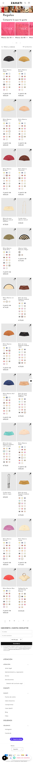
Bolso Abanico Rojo (8, 588)
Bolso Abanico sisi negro (8, 298)
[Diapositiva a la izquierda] (13, 43)
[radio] (4, 74)
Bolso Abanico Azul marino (8, 394)
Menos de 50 (6, 38)
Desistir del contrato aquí (15, 683)
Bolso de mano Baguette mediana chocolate (23, 299)
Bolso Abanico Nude (22, 443)
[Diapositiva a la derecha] (20, 43)
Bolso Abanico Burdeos (7, 169)
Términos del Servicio (14, 649)
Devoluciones (9, 679)
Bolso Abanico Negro (7, 70)
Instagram (8, 729)
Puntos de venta (10, 697)
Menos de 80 (20, 38)
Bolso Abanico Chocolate (22, 169)
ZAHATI (12, 761)
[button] (3, 3)
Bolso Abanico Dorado (22, 70)
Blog (6, 712)
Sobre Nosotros (10, 701)
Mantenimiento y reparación (14, 672)
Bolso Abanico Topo (22, 120)
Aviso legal (8, 668)
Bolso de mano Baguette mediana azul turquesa (8, 444)
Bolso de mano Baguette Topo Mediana (22, 395)
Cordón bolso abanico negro (7, 493)
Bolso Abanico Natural (7, 120)
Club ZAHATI (9, 708)
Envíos (7, 676)
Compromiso (9, 704)
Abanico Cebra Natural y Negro (23, 249)
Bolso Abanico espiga (22, 539)
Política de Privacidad (25, 648)
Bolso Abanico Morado (7, 539)
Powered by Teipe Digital (20, 761)
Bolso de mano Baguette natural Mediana (8, 220)
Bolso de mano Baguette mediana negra (23, 346)
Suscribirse (16, 643)
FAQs (6, 716)
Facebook (8, 733)
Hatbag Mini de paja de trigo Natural (23, 590)
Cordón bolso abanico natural (23, 219)
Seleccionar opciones (8, 66)
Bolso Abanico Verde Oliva (7, 249)
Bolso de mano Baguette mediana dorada (23, 494)
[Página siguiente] (28, 621)
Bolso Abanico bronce (7, 345)
